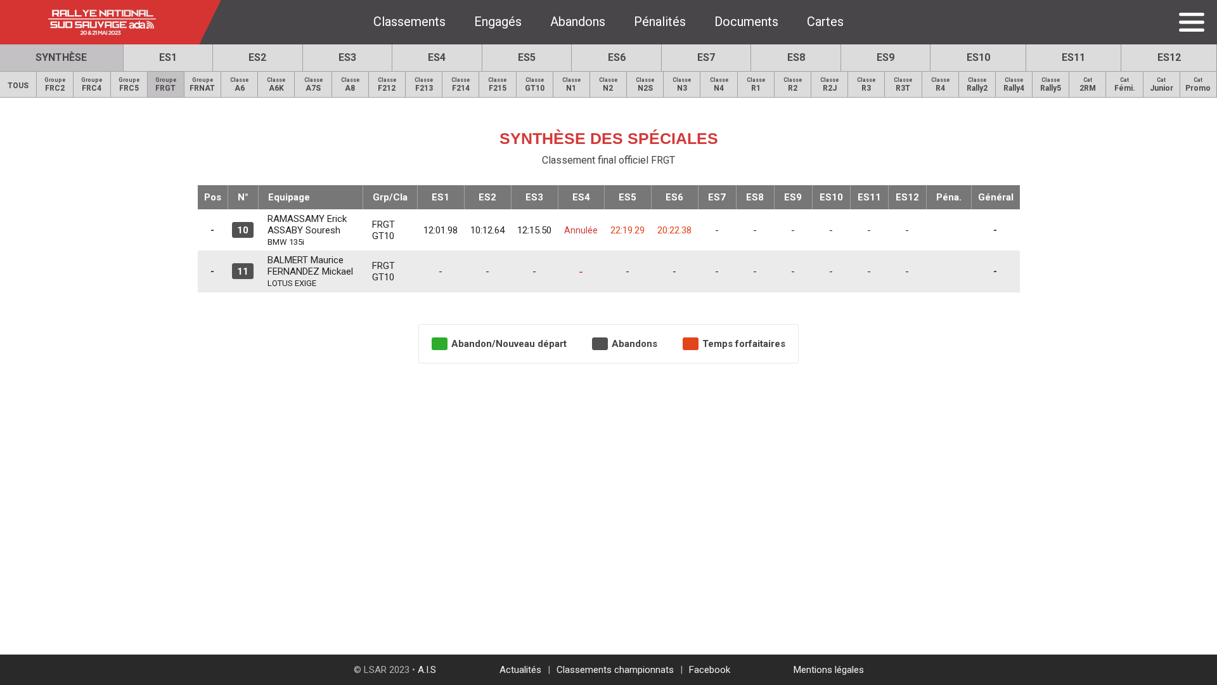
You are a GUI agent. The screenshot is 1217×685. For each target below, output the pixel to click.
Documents (746, 21)
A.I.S (427, 669)
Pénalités (660, 21)
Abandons (577, 21)
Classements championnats (615, 669)
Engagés (498, 21)
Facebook (709, 669)
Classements (409, 21)
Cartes (825, 21)
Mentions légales (829, 669)
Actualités (520, 669)
